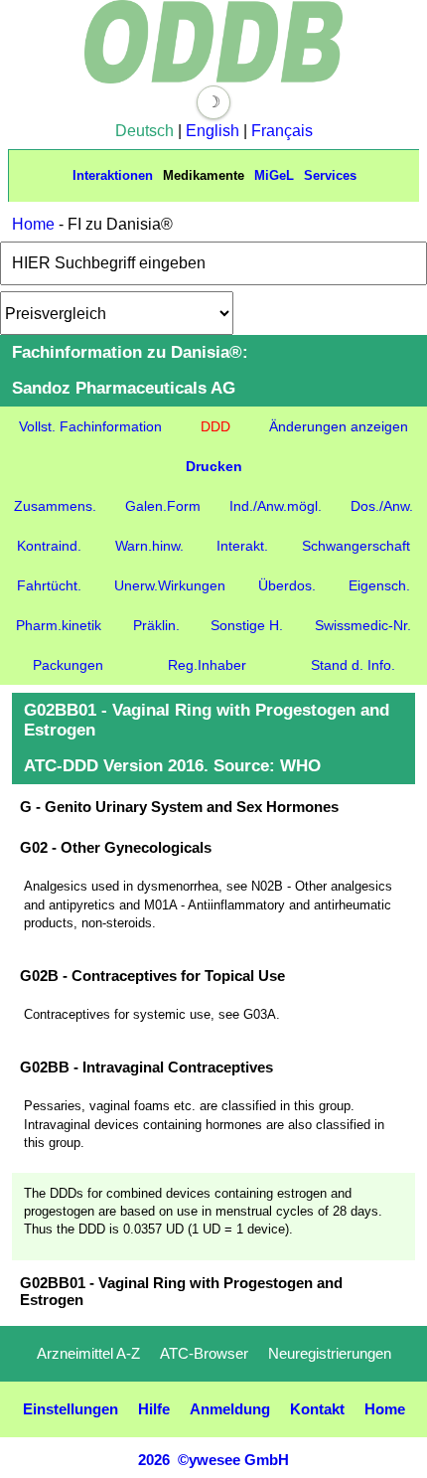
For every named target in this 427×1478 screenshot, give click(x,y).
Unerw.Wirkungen (169, 585)
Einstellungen (70, 1408)
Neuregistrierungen (329, 1353)
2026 (154, 1459)
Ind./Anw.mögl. (275, 506)
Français (282, 130)
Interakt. (242, 546)
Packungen (68, 665)
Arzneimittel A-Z (88, 1353)
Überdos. (287, 585)
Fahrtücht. (49, 585)
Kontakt (317, 1408)
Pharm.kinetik (58, 625)
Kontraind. (49, 546)
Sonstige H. (247, 625)
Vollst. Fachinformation (90, 426)
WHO (300, 765)
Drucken (214, 466)
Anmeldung (230, 1408)
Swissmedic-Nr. (363, 625)
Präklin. (156, 625)
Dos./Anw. (382, 506)
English (212, 130)
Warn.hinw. (149, 546)
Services (330, 175)
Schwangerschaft (356, 546)
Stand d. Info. (353, 665)
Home (33, 224)
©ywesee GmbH (231, 1459)
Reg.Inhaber (207, 665)
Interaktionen (112, 175)
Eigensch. (379, 585)
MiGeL (274, 175)
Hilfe (154, 1408)
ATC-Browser (204, 1353)
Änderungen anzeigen (338, 426)
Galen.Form (163, 506)
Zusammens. (55, 506)
